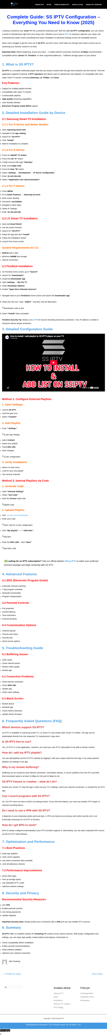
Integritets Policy (87, 997)
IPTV (67, 34)
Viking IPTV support (62, 1004)
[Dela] (11, 1031)
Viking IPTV (39, 4)
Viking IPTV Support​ (94, 4)
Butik (49, 4)
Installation (77, 4)
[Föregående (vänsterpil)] (2, 1035)
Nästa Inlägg (98, 974)
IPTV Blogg (58, 1007)
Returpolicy (85, 1000)
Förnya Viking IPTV (61, 4)
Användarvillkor (86, 993)
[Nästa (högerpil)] (7, 1035)
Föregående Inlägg (11, 974)
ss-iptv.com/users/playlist (17, 515)
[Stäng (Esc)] (16, 1031)
